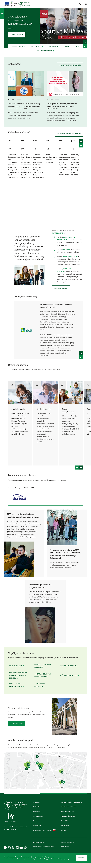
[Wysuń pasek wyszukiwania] (80, 4)
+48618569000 (11, 829)
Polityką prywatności (48, 857)
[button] (85, 42)
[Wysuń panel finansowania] (2, 13)
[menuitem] (18, 46)
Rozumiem (81, 858)
